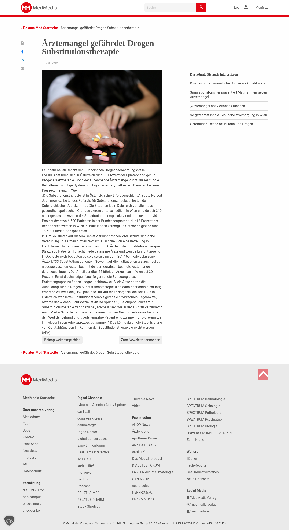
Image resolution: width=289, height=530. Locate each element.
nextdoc (83, 479)
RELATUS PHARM (90, 500)
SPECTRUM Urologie (202, 426)
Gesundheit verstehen (203, 472)
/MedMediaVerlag (202, 498)
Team (27, 424)
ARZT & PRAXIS (144, 445)
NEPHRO (142, 492)
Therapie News (143, 399)
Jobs (26, 430)
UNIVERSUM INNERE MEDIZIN (209, 433)
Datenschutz (32, 471)
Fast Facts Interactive (93, 452)
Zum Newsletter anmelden (140, 340)
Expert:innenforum (91, 445)
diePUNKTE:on (34, 490)
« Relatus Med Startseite (39, 28)
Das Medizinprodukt (147, 459)
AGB (26, 464)
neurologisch (141, 486)
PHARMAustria (143, 499)
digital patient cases (92, 439)
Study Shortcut (88, 506)
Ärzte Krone (140, 431)
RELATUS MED (88, 493)
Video (136, 406)
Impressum (31, 457)
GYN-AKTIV (140, 479)
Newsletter (31, 451)
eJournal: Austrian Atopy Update (101, 405)
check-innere (32, 504)
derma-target (86, 425)
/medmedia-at (200, 511)
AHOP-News (141, 425)
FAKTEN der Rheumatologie (152, 472)
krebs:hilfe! (85, 466)
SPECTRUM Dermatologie (206, 399)
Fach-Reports (196, 465)
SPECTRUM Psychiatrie (204, 419)
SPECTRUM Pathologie (204, 413)
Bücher (192, 459)
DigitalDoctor (87, 432)
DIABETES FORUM (146, 465)
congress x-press (89, 418)
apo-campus (32, 497)
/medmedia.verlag (203, 504)
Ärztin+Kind (140, 452)
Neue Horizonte (198, 479)
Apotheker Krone (144, 438)
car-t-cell (83, 412)
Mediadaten (32, 417)
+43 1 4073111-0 (187, 523)
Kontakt (28, 437)
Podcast (83, 486)
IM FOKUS (85, 459)
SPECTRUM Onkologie (203, 406)
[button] (9, 520)
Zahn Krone (195, 440)
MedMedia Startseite (39, 398)
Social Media (196, 491)
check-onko (31, 510)
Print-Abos (30, 444)
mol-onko (84, 473)
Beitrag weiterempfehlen (62, 340)
